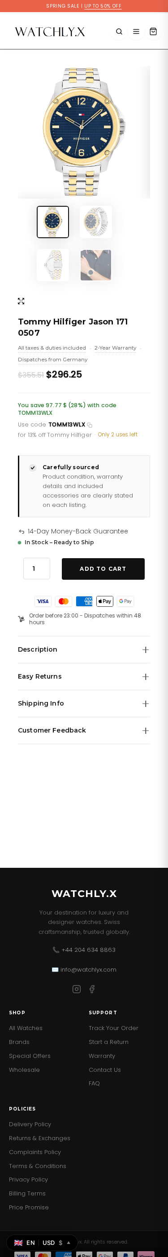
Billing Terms (27, 1193)
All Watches (26, 1028)
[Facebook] (91, 991)
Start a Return (109, 1042)
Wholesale (24, 1070)
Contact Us (105, 1070)
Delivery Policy (30, 1124)
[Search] (119, 31)
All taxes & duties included (52, 349)
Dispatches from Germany (52, 360)
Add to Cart (103, 568)
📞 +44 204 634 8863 (84, 950)
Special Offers (30, 1056)
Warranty (102, 1056)
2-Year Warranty (115, 349)
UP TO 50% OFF (102, 6)
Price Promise (29, 1207)
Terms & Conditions (37, 1166)
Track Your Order (113, 1028)
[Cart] (153, 31)
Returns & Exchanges (39, 1138)
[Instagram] (76, 991)
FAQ (94, 1083)
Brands (19, 1042)
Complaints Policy (35, 1152)
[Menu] (136, 31)
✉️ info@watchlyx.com (84, 969)
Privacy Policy (28, 1179)
